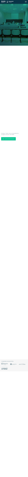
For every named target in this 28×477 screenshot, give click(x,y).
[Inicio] (3, 2)
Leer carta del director (8, 138)
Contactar (14, 1)
